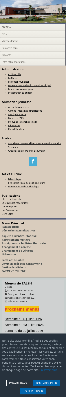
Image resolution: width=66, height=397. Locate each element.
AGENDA (6, 27)
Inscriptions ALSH (17, 114)
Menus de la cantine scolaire (22, 121)
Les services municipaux (20, 89)
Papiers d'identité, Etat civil (19, 236)
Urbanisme (9, 254)
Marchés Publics (10, 41)
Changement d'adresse (16, 247)
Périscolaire (14, 125)
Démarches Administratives (18, 230)
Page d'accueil (10, 227)
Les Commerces (10, 210)
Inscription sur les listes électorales (24, 243)
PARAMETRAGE (18, 383)
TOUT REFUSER (33, 391)
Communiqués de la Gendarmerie (22, 263)
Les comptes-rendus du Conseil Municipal (29, 85)
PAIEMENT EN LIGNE (13, 271)
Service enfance (28, 294)
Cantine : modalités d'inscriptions (25, 110)
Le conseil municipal (18, 81)
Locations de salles (13, 260)
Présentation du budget (20, 92)
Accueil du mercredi (18, 107)
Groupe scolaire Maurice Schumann (26, 150)
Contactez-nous (10, 48)
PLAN (4, 34)
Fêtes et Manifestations (13, 62)
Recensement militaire (16, 239)
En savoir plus (48, 370)
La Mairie (13, 78)
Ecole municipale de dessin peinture (26, 182)
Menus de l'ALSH (16, 118)
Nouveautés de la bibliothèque (23, 186)
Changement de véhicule (17, 250)
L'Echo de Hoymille (11, 199)
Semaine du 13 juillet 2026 (24, 325)
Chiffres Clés (14, 74)
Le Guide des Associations (15, 202)
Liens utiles (7, 213)
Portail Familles (16, 129)
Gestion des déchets (14, 267)
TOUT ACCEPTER (46, 383)
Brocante (6, 55)
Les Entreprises (10, 206)
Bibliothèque (14, 179)
